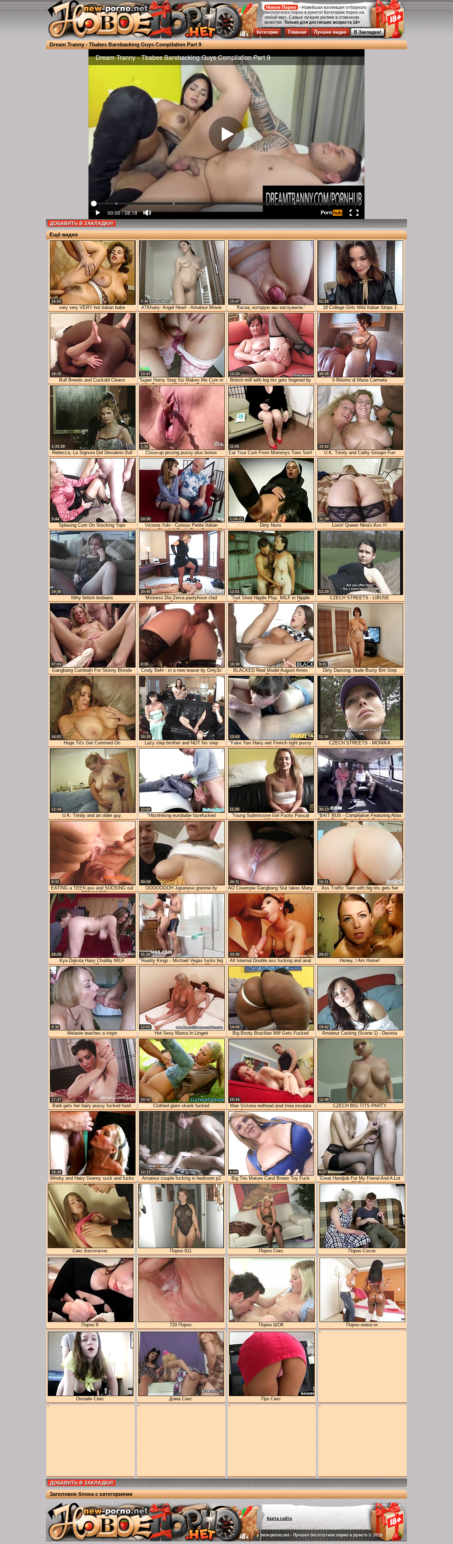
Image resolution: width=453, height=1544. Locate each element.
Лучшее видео (330, 32)
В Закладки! (367, 32)
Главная (297, 32)
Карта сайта (279, 1518)
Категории (267, 32)
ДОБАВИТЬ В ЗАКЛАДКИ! (82, 223)
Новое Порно (281, 7)
